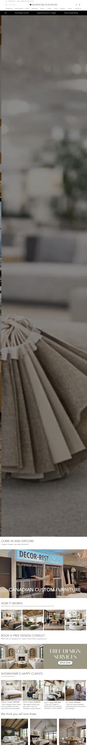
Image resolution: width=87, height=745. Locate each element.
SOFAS (27, 8)
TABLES (42, 8)
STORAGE (62, 8)
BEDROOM (34, 8)
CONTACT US (78, 8)
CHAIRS (49, 8)
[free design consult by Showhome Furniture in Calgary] (43, 656)
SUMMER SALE (9, 8)
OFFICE (56, 8)
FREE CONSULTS (19, 8)
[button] (79, 4)
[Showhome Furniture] (43, 5)
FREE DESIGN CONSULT (31, 283)
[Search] (6, 4)
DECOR (70, 8)
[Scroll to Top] (84, 737)
